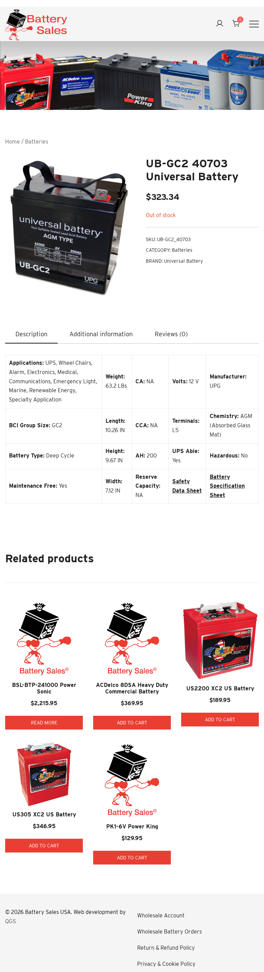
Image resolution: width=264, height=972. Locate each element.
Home (12, 141)
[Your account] (220, 24)
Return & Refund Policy (166, 948)
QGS (10, 921)
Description (31, 334)
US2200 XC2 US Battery (220, 688)
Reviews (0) (171, 334)
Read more (44, 722)
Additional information (101, 334)
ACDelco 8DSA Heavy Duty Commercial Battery (132, 688)
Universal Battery (183, 261)
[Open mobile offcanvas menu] (254, 24)
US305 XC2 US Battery (44, 814)
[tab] (31, 334)
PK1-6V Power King (132, 826)
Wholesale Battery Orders (169, 931)
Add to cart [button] (132, 722)
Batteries (36, 141)
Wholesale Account (161, 915)
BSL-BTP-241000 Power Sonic (44, 688)
